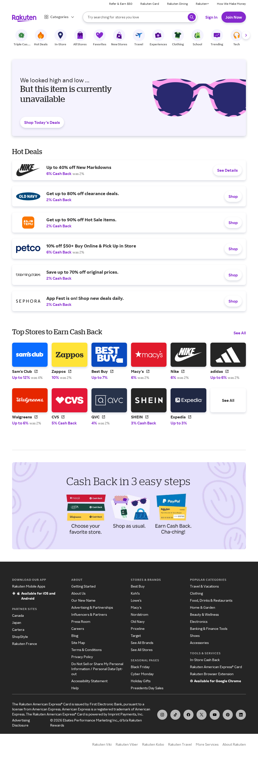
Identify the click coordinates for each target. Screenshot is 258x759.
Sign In (211, 17)
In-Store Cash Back (205, 660)
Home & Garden (202, 607)
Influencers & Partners (89, 614)
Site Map (78, 642)
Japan (16, 622)
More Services (207, 744)
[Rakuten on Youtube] (215, 715)
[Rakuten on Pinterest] (228, 715)
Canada (18, 615)
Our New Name (83, 600)
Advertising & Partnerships (92, 607)
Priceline (138, 628)
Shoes (195, 635)
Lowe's (136, 600)
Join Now (233, 17)
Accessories (199, 642)
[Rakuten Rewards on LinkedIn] (241, 715)
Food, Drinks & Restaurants (211, 600)
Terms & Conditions (86, 649)
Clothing (196, 593)
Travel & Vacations (204, 586)
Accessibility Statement (89, 681)
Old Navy (138, 621)
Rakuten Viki (102, 744)
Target (136, 635)
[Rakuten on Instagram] (162, 715)
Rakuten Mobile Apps (28, 586)
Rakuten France (24, 643)
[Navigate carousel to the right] (246, 35)
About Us (78, 593)
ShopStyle (20, 636)
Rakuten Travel (180, 744)
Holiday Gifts (140, 681)
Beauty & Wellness (204, 614)
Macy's (136, 607)
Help (75, 688)
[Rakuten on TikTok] (175, 715)
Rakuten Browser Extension (212, 674)
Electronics (198, 621)
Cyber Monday (142, 674)
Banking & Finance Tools (208, 628)
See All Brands (142, 642)
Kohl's (135, 593)
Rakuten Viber (127, 744)
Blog (74, 635)
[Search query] (191, 17)
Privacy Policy (82, 657)
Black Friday (140, 667)
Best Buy (138, 586)
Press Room (80, 621)
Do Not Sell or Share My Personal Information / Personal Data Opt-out (97, 669)
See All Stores (141, 649)
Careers (77, 628)
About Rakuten (234, 744)
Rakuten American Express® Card (216, 667)
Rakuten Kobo (153, 744)
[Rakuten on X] (202, 715)
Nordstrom (139, 614)
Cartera (18, 629)
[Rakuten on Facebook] (188, 715)
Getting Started (83, 586)
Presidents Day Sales (147, 688)
